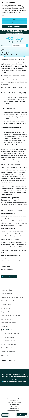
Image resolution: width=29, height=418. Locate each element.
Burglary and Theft (6, 293)
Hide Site (5, 415)
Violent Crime (5, 355)
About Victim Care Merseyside (14, 402)
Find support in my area (9, 276)
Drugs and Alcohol (6, 312)
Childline (3, 266)
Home (2, 49)
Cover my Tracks (14, 406)
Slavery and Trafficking (8, 351)
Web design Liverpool (13, 410)
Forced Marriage (9, 337)
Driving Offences (6, 308)
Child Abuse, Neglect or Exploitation (12, 297)
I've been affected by (6, 50)
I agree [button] (14, 19)
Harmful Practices (5, 52)
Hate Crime (4, 326)
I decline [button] (14, 22)
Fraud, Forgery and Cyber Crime (10, 315)
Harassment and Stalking (8, 322)
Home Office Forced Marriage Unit (11, 250)
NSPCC (3, 269)
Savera (4, 228)
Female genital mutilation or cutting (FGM (13, 93)
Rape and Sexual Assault (8, 348)
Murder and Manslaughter (8, 344)
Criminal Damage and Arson (9, 301)
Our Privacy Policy (14, 404)
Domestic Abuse (6, 304)
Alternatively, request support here (14, 33)
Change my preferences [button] (14, 26)
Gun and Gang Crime (7, 319)
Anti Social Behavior (7, 290)
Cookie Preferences (14, 408)
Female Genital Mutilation (12, 333)
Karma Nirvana (5, 239)
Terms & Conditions (14, 400)
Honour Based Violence (12, 340)
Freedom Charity (6, 255)
